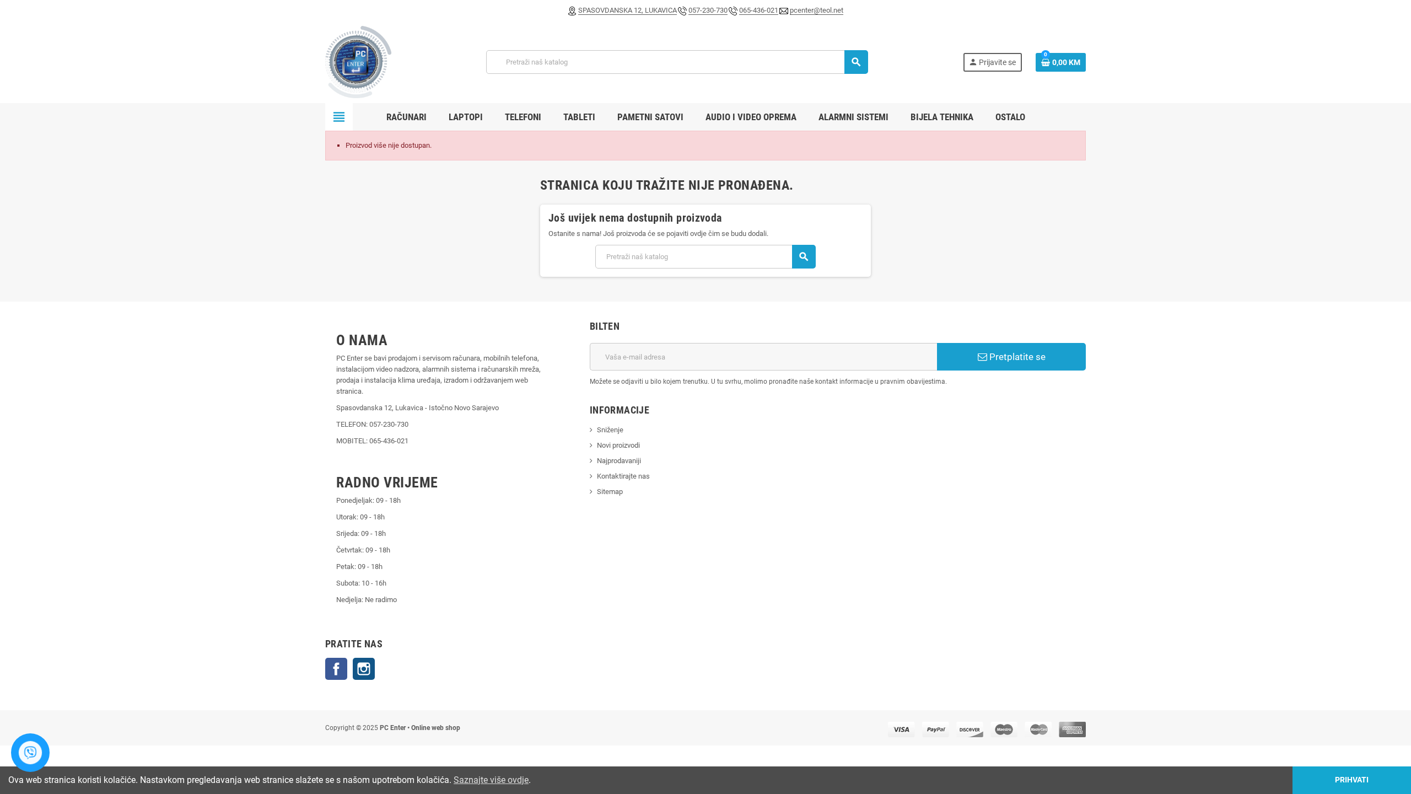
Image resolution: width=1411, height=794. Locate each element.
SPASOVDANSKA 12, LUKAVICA (627, 10)
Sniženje (610, 430)
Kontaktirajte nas (623, 476)
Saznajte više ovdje (491, 780)
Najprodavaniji (619, 461)
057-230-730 (708, 10)
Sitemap (610, 491)
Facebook (336, 669)
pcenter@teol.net (816, 10)
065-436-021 (758, 10)
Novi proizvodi (618, 445)
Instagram (364, 669)
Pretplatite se (1016, 356)
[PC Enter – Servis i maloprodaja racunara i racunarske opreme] (358, 62)
